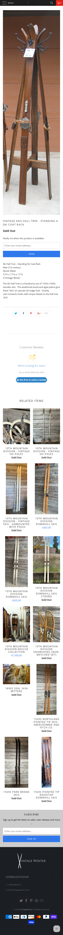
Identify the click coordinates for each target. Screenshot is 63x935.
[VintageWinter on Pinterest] (31, 900)
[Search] (52, 3)
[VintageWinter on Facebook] (26, 900)
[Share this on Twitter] (16, 313)
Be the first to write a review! (31, 379)
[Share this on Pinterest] (31, 313)
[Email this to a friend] (46, 313)
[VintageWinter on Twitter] (21, 900)
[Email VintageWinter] (41, 900)
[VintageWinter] (31, 3)
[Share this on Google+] (39, 313)
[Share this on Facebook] (23, 313)
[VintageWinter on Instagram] (36, 900)
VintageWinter (26, 909)
